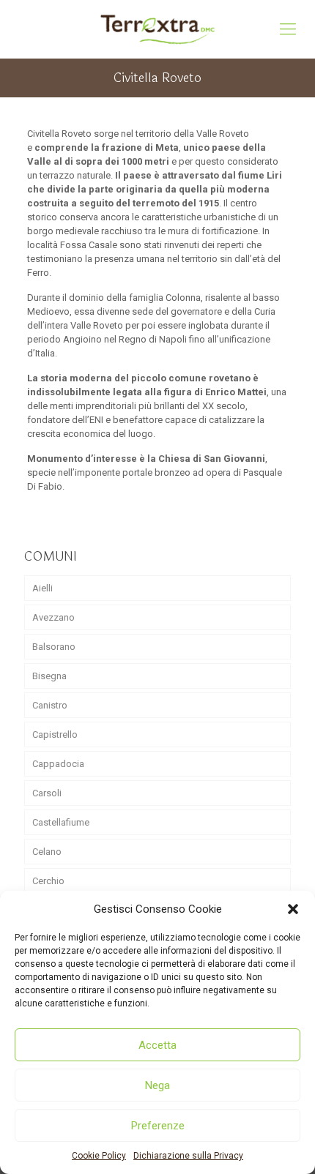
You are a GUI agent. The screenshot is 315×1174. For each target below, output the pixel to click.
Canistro (49, 705)
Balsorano (53, 646)
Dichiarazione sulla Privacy (188, 1156)
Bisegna (49, 675)
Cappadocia (58, 763)
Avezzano (53, 617)
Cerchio (48, 880)
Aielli (42, 588)
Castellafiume (60, 822)
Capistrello (55, 734)
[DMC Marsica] (157, 29)
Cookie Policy (99, 1156)
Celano (47, 851)
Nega (157, 1085)
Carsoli (47, 793)
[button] (293, 909)
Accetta (157, 1045)
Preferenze (158, 1125)
